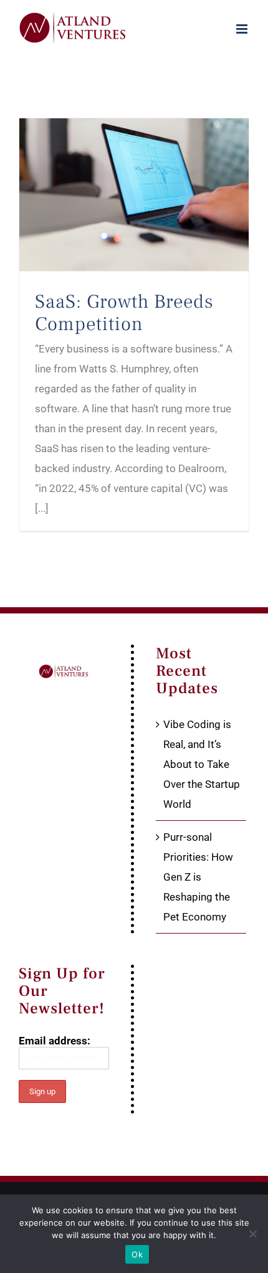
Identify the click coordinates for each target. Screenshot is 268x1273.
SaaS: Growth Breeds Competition (124, 312)
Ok (137, 1254)
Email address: (54, 1040)
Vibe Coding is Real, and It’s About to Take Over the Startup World (201, 764)
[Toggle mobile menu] (242, 28)
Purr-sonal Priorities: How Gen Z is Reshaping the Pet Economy (198, 877)
